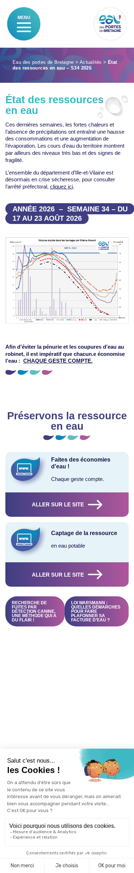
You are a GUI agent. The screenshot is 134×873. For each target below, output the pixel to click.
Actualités (91, 62)
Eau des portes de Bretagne (43, 62)
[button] (24, 27)
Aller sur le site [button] (58, 504)
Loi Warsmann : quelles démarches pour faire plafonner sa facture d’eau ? (95, 611)
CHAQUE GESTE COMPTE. (58, 361)
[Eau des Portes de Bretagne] (110, 23)
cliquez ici (61, 186)
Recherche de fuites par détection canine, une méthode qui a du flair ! (34, 611)
